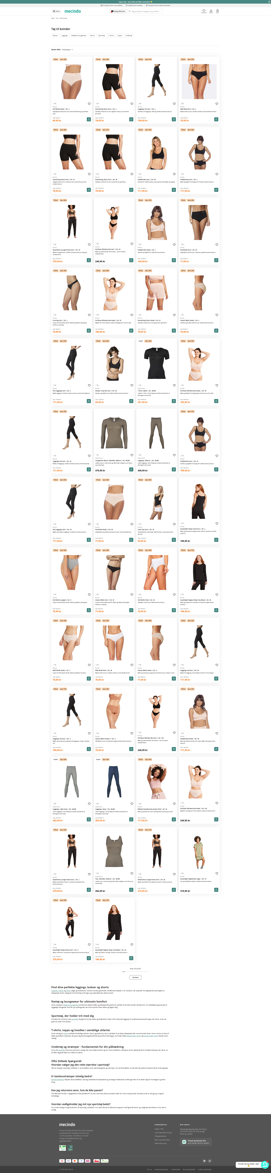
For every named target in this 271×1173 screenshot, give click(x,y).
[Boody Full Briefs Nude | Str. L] (72, 82)
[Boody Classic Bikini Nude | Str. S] (157, 643)
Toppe (119, 35)
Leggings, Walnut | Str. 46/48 (148, 460)
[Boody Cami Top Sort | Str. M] (157, 502)
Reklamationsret (161, 1143)
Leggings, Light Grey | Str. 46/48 (64, 809)
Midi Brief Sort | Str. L (188, 109)
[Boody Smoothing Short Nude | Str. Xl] (157, 293)
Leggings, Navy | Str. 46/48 (105, 809)
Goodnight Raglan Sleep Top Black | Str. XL (111, 950)
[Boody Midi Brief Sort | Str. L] (199, 82)
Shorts (92, 35)
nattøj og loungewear (71, 1005)
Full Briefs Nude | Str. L (61, 109)
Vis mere (135, 977)
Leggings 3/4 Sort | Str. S (62, 739)
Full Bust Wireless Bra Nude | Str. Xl (108, 320)
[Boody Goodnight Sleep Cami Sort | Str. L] (199, 501)
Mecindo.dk (69, 1169)
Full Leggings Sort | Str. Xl (62, 529)
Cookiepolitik (175, 1169)
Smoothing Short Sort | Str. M (106, 180)
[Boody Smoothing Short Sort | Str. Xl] (72, 152)
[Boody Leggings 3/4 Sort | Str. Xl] (72, 434)
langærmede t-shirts (133, 1036)
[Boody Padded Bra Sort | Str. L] (199, 152)
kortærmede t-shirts (151, 1036)
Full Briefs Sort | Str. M (188, 250)
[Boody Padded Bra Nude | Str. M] (199, 711)
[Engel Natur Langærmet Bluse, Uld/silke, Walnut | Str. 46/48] (114, 433)
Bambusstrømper (57, 1079)
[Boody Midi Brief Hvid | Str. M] (114, 643)
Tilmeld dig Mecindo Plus (189, 1129)
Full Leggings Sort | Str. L (62, 391)
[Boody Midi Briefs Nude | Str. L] (72, 643)
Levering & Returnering (163, 1132)
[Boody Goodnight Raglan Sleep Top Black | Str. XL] (114, 922)
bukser (61, 991)
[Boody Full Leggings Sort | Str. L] (72, 363)
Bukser (55, 35)
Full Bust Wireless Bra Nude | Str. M (193, 391)
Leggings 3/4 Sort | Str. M (189, 670)
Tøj (57, 18)
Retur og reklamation (162, 1140)
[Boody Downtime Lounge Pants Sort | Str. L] (72, 852)
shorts (68, 991)
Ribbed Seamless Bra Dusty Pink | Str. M (152, 809)
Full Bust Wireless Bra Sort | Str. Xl (107, 249)
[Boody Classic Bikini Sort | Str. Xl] (114, 572)
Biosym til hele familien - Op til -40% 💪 (135, 2)
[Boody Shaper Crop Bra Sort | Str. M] (114, 363)
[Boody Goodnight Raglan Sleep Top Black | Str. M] (199, 572)
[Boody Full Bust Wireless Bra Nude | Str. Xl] (114, 293)
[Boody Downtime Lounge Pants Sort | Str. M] (157, 852)
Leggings (64, 35)
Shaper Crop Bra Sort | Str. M (106, 391)
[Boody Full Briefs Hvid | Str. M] (157, 572)
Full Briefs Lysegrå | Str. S (62, 600)
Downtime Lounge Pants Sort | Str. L (66, 880)
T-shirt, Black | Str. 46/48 (147, 391)
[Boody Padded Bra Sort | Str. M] (157, 152)
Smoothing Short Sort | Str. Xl (64, 180)
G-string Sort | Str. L (60, 320)
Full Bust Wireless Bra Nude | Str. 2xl (193, 808)
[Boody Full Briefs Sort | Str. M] (199, 222)
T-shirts (111, 35)
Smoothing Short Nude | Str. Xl (149, 320)
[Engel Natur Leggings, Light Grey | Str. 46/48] (72, 782)
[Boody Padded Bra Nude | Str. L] (157, 222)
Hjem (52, 18)
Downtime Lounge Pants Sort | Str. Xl (66, 250)
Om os (149, 1169)
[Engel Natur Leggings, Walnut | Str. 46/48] (157, 433)
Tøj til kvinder (63, 18)
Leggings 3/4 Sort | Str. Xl (62, 461)
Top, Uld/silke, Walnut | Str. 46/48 (107, 879)
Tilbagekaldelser (160, 1136)
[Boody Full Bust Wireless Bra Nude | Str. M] (199, 363)
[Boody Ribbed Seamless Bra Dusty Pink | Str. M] (157, 782)
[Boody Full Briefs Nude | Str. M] (114, 502)
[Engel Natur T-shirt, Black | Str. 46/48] (157, 363)
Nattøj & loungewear (78, 35)
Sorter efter (56, 49)
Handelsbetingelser (161, 1169)
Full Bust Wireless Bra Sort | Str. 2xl (151, 738)
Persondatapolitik (189, 1169)
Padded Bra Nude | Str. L (147, 250)
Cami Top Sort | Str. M (146, 529)
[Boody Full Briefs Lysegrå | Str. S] (72, 572)
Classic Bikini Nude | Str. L (189, 320)
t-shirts (65, 1033)
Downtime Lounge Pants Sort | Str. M (151, 880)
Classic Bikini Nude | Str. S (147, 670)
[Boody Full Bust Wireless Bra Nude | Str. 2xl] (199, 781)
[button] (217, 11)
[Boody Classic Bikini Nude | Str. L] (199, 293)
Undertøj (129, 35)
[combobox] (145, 11)
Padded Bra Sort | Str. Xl (189, 461)
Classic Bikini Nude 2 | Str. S (105, 739)
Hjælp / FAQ (159, 1129)
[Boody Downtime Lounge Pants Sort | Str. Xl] (72, 222)
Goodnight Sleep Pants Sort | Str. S (65, 950)
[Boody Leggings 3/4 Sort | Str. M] (199, 643)
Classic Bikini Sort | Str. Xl (104, 600)
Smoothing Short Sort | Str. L (106, 109)
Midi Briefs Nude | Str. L (61, 670)
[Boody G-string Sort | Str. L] (72, 293)
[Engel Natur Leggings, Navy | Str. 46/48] (114, 782)
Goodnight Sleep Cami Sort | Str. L (192, 529)
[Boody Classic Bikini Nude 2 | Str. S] (114, 711)
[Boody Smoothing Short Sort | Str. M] (114, 152)
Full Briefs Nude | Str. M (104, 529)
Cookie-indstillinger (205, 1169)
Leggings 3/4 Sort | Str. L (147, 109)
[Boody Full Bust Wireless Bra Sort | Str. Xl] (114, 222)
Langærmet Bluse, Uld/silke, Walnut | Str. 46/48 (112, 460)
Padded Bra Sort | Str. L (189, 180)
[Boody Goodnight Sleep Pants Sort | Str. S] (72, 922)
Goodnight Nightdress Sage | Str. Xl (193, 879)
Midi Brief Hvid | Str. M (103, 670)
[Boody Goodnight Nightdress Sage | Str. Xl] (199, 851)
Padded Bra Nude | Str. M (189, 739)
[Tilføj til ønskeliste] (89, 103)
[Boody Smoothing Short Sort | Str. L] (114, 82)
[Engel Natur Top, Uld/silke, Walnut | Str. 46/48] (114, 851)
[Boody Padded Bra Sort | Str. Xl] (199, 434)
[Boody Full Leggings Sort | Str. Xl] (72, 502)
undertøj (61, 1050)
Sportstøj (101, 35)
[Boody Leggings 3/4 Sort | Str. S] (72, 711)
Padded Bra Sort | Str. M (147, 180)
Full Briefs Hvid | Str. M (146, 600)
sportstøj (74, 1019)
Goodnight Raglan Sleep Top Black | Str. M (195, 600)
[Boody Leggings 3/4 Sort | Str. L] (157, 82)
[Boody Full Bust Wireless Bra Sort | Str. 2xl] (157, 710)
